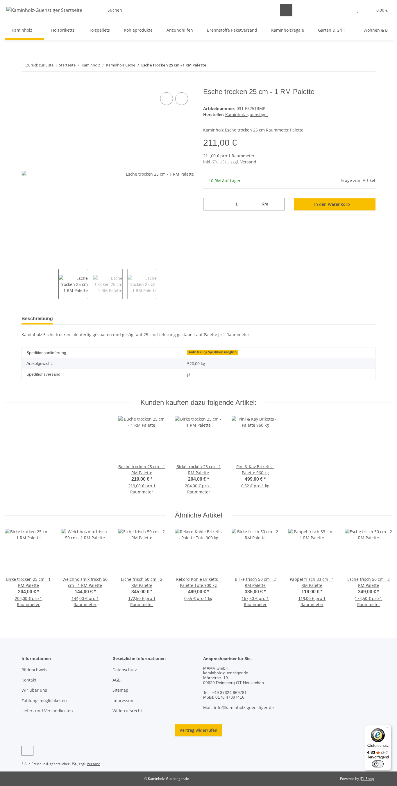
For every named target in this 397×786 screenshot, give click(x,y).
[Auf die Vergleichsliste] (166, 98)
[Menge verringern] (209, 204)
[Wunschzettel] (357, 10)
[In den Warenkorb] (26, 84)
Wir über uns (34, 690)
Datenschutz (124, 670)
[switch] (378, 763)
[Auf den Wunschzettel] (181, 98)
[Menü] (387, 728)
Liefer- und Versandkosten (47, 710)
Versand (248, 162)
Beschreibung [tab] (37, 318)
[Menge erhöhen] (278, 204)
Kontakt (29, 680)
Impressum (123, 700)
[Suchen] (286, 10)
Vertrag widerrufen (198, 730)
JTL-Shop (367, 778)
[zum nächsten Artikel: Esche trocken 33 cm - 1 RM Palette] (369, 65)
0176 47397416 (229, 697)
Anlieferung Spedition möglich (213, 352)
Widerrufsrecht (127, 710)
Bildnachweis (34, 670)
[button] (345, 10)
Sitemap (120, 690)
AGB (116, 680)
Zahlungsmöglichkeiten (44, 700)
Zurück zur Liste (39, 65)
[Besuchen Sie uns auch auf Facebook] (27, 751)
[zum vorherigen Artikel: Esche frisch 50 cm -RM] (356, 65)
